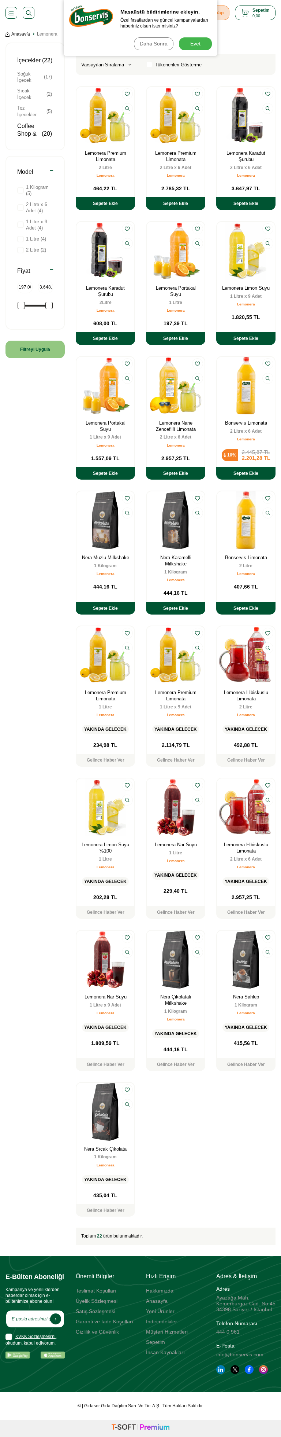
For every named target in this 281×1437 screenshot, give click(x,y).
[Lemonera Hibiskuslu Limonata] (246, 655)
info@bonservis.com (239, 1354)
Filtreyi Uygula (35, 349)
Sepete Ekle (105, 203)
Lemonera (106, 175)
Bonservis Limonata (246, 423)
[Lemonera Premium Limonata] (105, 116)
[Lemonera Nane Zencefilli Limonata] (176, 386)
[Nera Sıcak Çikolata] (105, 1112)
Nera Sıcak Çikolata (105, 1149)
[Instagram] (263, 1369)
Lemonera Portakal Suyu (176, 291)
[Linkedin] (220, 1369)
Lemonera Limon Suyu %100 (105, 848)
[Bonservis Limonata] (246, 386)
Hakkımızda (159, 1291)
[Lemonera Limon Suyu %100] (105, 807)
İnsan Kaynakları (165, 1352)
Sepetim (155, 1342)
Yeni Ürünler (160, 1311)
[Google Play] (17, 1355)
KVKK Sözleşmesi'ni (35, 1336)
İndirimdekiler (161, 1321)
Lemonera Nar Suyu (176, 844)
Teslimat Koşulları (96, 1291)
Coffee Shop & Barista (34, 134)
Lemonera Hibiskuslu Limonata (246, 695)
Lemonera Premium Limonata (105, 156)
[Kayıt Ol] (55, 1318)
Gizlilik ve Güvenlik (97, 1332)
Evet (195, 44)
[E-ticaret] (140, 1428)
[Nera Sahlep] (246, 960)
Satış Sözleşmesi (95, 1311)
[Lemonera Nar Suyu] (176, 807)
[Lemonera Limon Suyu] (246, 251)
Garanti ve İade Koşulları (104, 1321)
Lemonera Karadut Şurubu (245, 156)
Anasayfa (20, 34)
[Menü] (11, 13)
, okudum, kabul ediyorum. (31, 1340)
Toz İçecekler (34, 111)
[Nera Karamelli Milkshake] (176, 520)
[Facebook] (249, 1369)
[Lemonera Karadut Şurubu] (246, 116)
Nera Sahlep (246, 997)
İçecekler (34, 60)
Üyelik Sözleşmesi (96, 1301)
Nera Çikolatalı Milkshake (175, 1000)
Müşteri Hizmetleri (167, 1332)
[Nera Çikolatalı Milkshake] (176, 960)
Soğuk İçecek (34, 77)
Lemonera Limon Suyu (246, 288)
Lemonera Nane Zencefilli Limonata (176, 426)
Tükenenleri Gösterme (178, 64)
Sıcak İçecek (34, 94)
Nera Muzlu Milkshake (105, 557)
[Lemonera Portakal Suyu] (176, 251)
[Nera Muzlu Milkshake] (105, 520)
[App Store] (53, 1355)
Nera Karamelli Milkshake (175, 561)
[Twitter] (235, 1369)
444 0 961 (228, 1332)
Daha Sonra (154, 44)
